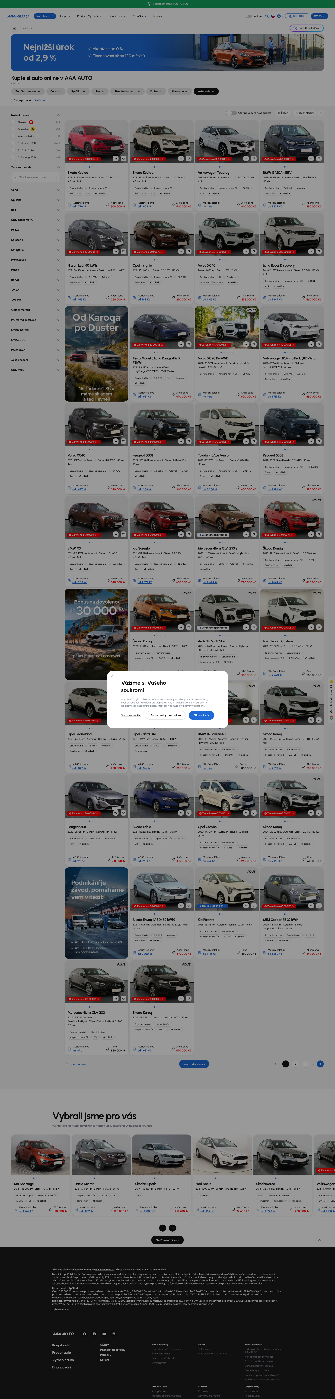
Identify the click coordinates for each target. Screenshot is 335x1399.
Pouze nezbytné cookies (166, 715)
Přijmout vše (201, 715)
